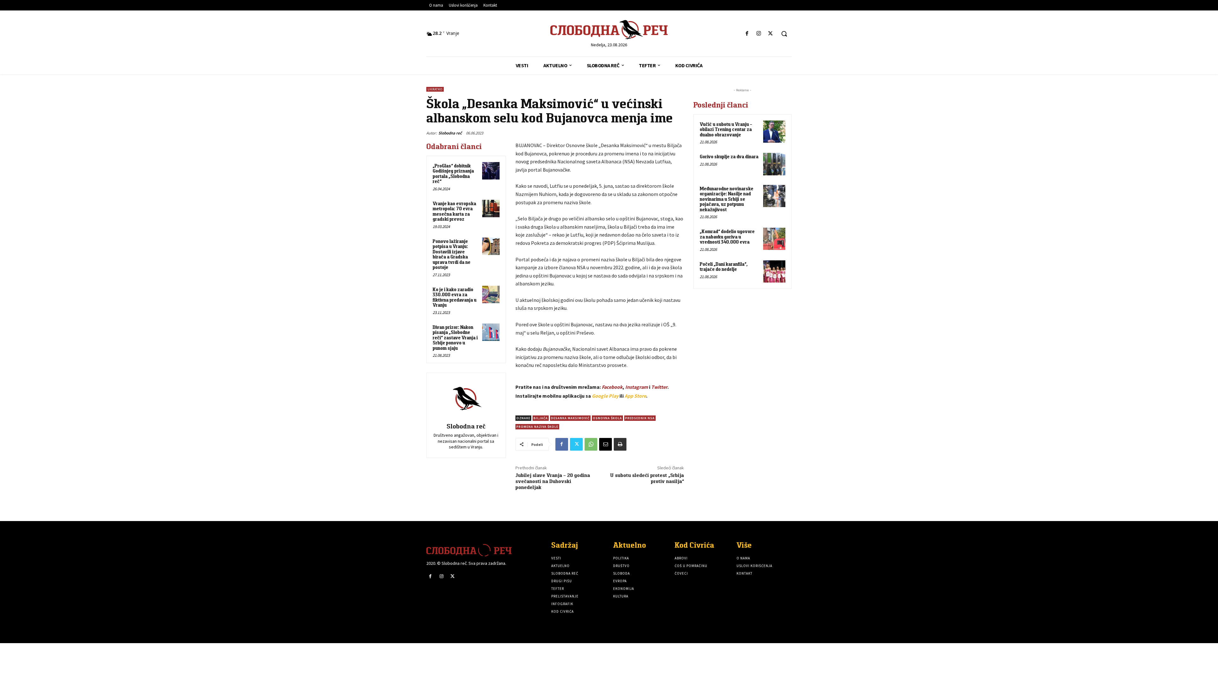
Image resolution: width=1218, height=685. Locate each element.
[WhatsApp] (591, 444)
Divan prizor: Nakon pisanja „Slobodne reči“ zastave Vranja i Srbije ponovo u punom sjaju (455, 337)
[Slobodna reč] (466, 399)
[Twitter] (770, 33)
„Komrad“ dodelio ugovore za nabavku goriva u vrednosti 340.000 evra (727, 237)
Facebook (612, 387)
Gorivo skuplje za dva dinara (729, 156)
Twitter (659, 387)
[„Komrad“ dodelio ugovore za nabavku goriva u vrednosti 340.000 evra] (774, 239)
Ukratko (435, 89)
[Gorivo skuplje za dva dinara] (774, 164)
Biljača (541, 418)
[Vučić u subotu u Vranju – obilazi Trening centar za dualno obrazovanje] (774, 132)
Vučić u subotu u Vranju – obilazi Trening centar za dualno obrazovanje (726, 129)
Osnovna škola (607, 418)
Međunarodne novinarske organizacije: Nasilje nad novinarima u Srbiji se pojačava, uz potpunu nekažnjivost (726, 199)
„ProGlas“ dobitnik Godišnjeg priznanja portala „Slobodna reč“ (453, 173)
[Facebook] (747, 33)
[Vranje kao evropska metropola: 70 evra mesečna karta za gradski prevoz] (491, 208)
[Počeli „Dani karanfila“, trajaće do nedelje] (774, 271)
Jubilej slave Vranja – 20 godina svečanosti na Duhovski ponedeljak (552, 481)
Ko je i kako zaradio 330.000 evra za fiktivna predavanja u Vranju (454, 297)
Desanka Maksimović (570, 418)
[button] (784, 33)
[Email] (605, 444)
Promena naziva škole (537, 427)
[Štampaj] (620, 444)
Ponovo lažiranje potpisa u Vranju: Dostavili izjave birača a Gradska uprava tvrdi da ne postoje (451, 254)
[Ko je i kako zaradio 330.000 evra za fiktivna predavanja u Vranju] (491, 294)
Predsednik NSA (640, 418)
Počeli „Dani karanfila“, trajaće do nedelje (724, 266)
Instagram (636, 387)
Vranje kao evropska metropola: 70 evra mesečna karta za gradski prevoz (454, 211)
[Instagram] (759, 33)
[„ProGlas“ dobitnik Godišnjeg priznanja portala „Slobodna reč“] (491, 170)
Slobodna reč (450, 133)
